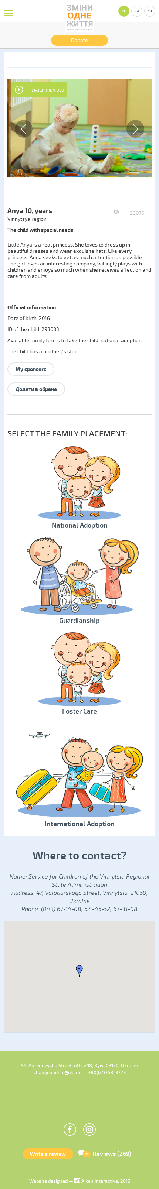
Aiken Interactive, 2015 (105, 1181)
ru (150, 11)
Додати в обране (36, 389)
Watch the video (47, 90)
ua (136, 11)
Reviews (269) (112, 1154)
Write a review (48, 1154)
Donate (79, 40)
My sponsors (31, 369)
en (124, 11)
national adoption (121, 340)
